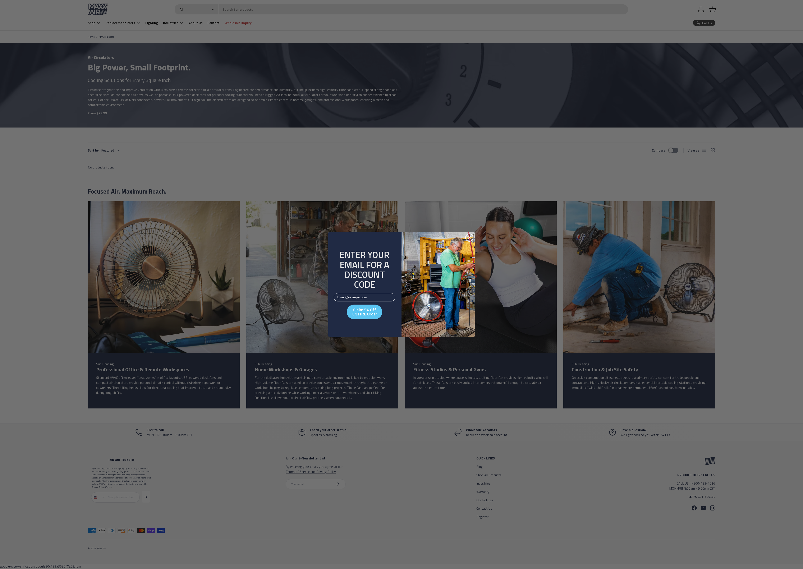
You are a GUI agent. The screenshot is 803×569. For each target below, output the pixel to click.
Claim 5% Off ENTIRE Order (364, 311)
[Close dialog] (469, 237)
